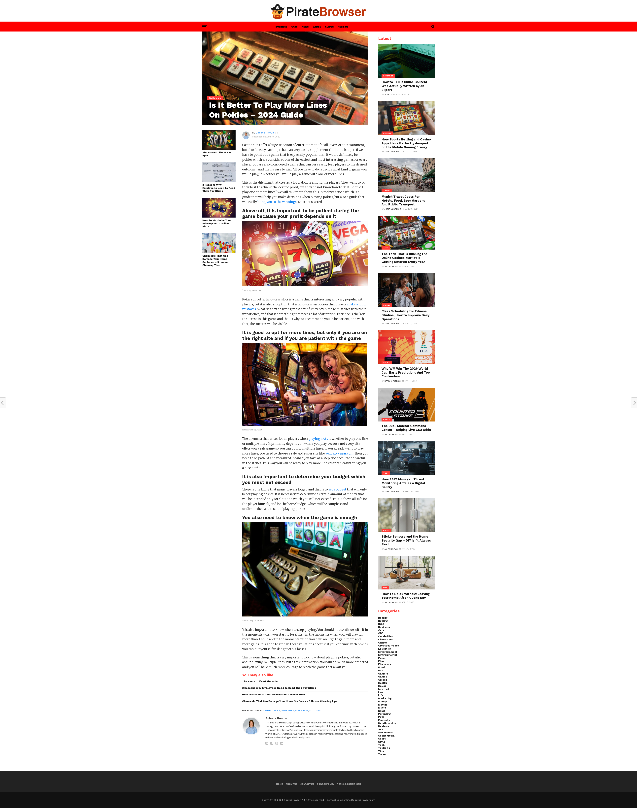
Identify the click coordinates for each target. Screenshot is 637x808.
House (382, 685)
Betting (383, 620)
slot (312, 710)
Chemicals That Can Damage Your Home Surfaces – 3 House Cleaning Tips (215, 260)
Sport (382, 738)
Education (384, 648)
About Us (291, 783)
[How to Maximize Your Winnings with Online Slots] (219, 216)
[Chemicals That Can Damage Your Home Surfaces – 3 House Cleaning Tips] (219, 252)
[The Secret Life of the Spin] (219, 148)
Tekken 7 (384, 747)
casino (267, 710)
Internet (383, 689)
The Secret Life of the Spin (217, 154)
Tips (318, 710)
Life (380, 695)
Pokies (304, 710)
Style (381, 741)
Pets (381, 716)
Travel (382, 754)
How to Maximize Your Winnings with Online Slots (216, 223)
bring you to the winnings (277, 202)
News (305, 26)
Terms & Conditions (349, 783)
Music (382, 707)
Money (382, 701)
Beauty (383, 617)
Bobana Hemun (265, 132)
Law (381, 692)
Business (281, 26)
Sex (380, 729)
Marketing (384, 698)
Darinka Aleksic (393, 381)
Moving (382, 704)
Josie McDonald (393, 152)
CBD (381, 633)
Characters (385, 639)
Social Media (386, 735)
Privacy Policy (325, 783)
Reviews (343, 26)
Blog (381, 623)
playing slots (318, 439)
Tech (381, 744)
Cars (294, 26)
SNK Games (385, 732)
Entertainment (387, 651)
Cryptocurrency (388, 645)
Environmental (387, 654)
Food (381, 667)
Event (382, 658)
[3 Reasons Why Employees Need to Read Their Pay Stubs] (219, 181)
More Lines (288, 710)
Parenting (384, 713)
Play (297, 710)
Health (382, 682)
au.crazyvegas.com (339, 453)
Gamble (276, 710)
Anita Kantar (391, 266)
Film (381, 661)
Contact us (307, 783)
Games (317, 26)
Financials (384, 664)
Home (279, 783)
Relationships (387, 723)
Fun (380, 670)
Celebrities (385, 636)
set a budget (337, 489)
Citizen (382, 642)
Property (384, 720)
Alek (387, 95)
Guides (329, 26)
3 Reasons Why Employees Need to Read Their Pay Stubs (218, 188)
